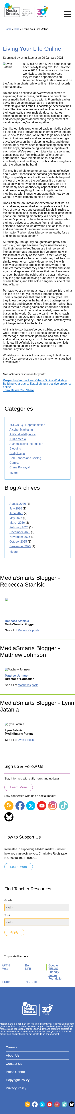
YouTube (31, 981)
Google (53, 965)
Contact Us (14, 1063)
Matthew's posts (28, 685)
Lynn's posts (26, 739)
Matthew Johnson (17, 675)
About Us (12, 1055)
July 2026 (15, 508)
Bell (27, 965)
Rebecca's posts (28, 630)
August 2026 (17, 503)
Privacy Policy (16, 1088)
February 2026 (18, 527)
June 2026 (16, 513)
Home (8, 28)
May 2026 (15, 517)
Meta (5, 968)
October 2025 (18, 541)
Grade (8, 900)
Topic (7, 915)
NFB (28, 968)
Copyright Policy (17, 1080)
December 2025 (19, 532)
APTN (6, 965)
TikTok (6, 981)
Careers (11, 1047)
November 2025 (19, 536)
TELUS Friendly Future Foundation (55, 973)
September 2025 (20, 546)
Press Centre (15, 1072)
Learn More (18, 787)
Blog (16, 28)
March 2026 (17, 522)
